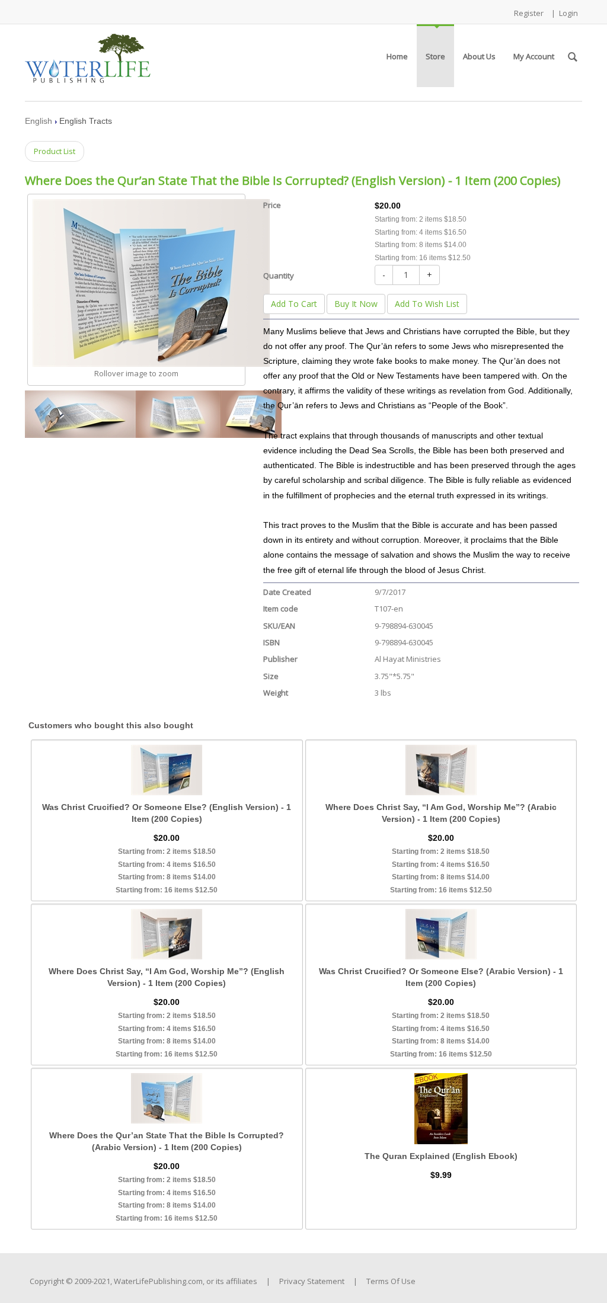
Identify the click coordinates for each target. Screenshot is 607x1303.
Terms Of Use (391, 1281)
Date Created (287, 592)
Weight (275, 692)
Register (529, 13)
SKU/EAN (279, 625)
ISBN (271, 642)
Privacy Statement (311, 1281)
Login (568, 13)
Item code (280, 608)
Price (272, 205)
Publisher (280, 659)
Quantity (278, 275)
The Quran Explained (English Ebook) (441, 1156)
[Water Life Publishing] (88, 54)
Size (271, 676)
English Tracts (85, 121)
